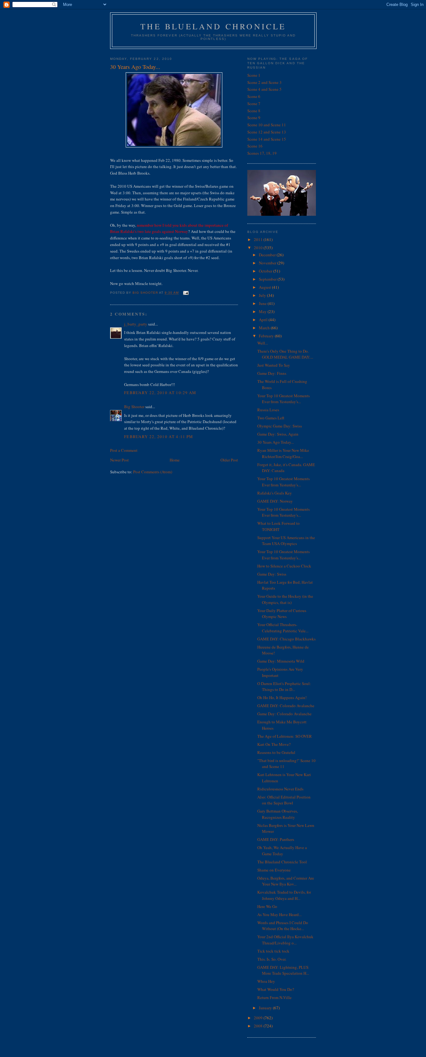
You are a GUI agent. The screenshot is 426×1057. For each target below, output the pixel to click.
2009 (259, 1018)
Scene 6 (253, 96)
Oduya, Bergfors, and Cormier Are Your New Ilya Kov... (285, 881)
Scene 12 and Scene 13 (266, 132)
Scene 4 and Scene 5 (264, 89)
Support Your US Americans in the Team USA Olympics (286, 541)
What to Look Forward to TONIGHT (278, 526)
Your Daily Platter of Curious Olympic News (281, 614)
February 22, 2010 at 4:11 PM (158, 436)
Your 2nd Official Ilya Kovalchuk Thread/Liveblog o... (285, 940)
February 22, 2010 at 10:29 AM (160, 392)
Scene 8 (253, 110)
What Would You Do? (275, 989)
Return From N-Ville (274, 997)
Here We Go (267, 906)
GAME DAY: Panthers (275, 839)
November (268, 263)
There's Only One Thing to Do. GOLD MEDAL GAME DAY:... (285, 354)
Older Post (229, 460)
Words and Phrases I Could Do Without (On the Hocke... (282, 926)
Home (175, 460)
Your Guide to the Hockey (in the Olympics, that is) (285, 599)
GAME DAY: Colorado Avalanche (285, 705)
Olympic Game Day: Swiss (279, 426)
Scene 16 (255, 146)
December (268, 255)
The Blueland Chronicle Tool (282, 862)
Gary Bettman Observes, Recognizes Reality (277, 814)
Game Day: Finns (271, 373)
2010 (259, 247)
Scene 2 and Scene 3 (264, 82)
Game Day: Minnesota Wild (280, 661)
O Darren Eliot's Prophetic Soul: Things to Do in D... (284, 687)
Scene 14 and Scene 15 (266, 139)
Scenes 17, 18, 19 (262, 153)
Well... (262, 343)
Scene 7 (253, 103)
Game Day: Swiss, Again (277, 434)
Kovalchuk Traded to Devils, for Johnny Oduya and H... (284, 895)
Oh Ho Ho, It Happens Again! (282, 697)
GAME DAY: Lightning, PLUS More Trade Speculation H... (283, 970)
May (263, 311)
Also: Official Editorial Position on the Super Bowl (284, 800)
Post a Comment (124, 450)
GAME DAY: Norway (275, 501)
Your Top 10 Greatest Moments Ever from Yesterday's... (283, 399)
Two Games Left (270, 418)
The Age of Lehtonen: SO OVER (284, 736)
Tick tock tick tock (273, 951)
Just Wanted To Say (273, 365)
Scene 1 (253, 75)
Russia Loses (268, 410)
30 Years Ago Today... (275, 442)
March (265, 328)
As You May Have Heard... (279, 914)
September (268, 279)
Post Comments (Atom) (152, 472)
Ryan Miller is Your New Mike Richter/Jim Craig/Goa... (283, 453)
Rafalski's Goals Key (274, 493)
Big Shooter (134, 406)
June (263, 303)
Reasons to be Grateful (276, 752)
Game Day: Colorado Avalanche (284, 714)
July (263, 295)
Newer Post (119, 460)
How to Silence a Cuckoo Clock (284, 566)
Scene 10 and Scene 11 (266, 125)
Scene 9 (253, 117)
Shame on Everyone (274, 870)
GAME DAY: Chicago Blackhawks (286, 639)
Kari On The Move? (274, 744)
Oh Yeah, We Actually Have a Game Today (282, 851)
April (264, 319)
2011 (259, 239)
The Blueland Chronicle (213, 26)
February (267, 336)
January (266, 1008)
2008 (259, 1026)
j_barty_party (135, 324)
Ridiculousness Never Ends (280, 789)
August (265, 287)
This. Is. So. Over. (271, 959)
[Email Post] (185, 293)
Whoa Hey (266, 981)
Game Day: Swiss (271, 574)
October (266, 271)
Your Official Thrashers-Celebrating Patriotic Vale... (282, 628)
